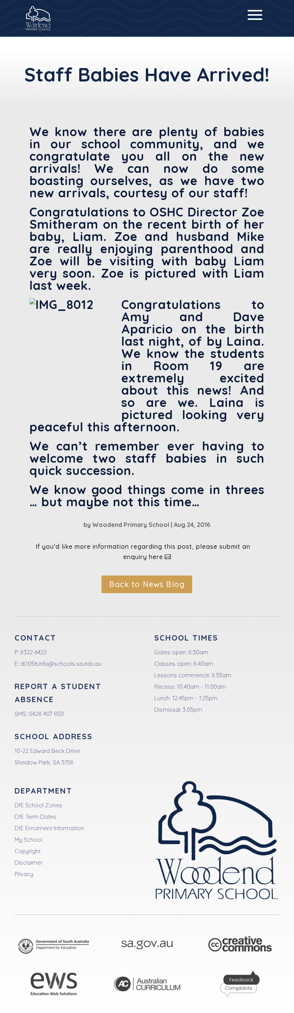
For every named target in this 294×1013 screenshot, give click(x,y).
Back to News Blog (147, 584)
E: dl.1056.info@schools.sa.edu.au (58, 663)
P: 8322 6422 (31, 652)
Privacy (24, 874)
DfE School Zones (38, 805)
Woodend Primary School (130, 524)
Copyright (28, 851)
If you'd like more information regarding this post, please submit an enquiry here (143, 552)
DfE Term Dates (35, 816)
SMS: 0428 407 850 (39, 713)
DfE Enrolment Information (49, 828)
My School (28, 839)
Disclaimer (28, 862)
